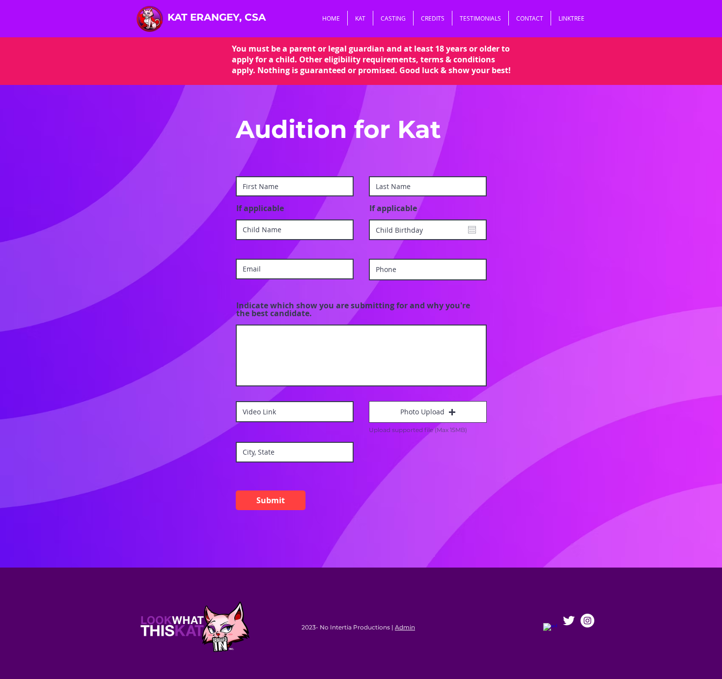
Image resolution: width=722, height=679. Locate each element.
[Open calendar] (472, 230)
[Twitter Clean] (569, 620)
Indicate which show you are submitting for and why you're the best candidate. (353, 309)
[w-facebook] (550, 630)
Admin (405, 627)
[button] (428, 412)
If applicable (260, 208)
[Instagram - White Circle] (587, 620)
